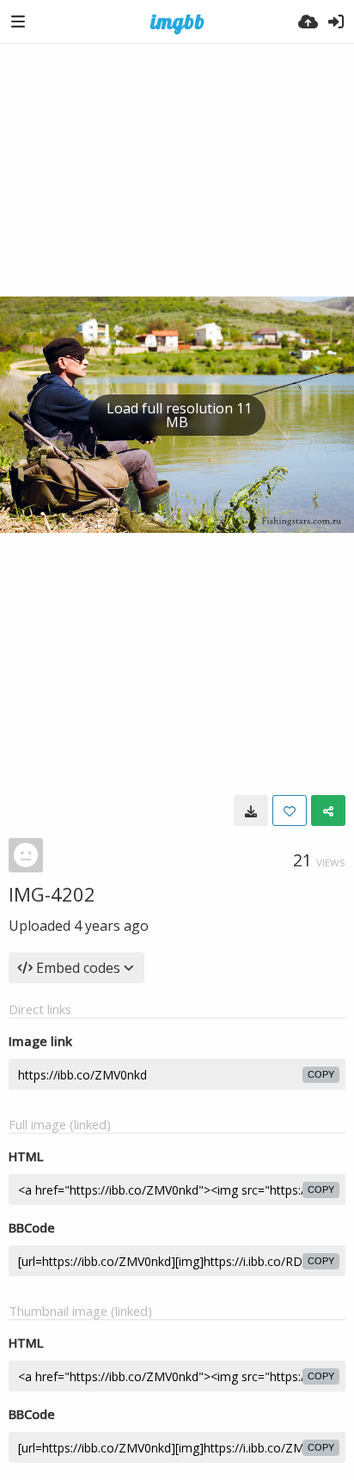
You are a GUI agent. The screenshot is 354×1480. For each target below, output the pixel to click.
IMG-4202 (52, 894)
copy (321, 1074)
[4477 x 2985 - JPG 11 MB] (251, 810)
